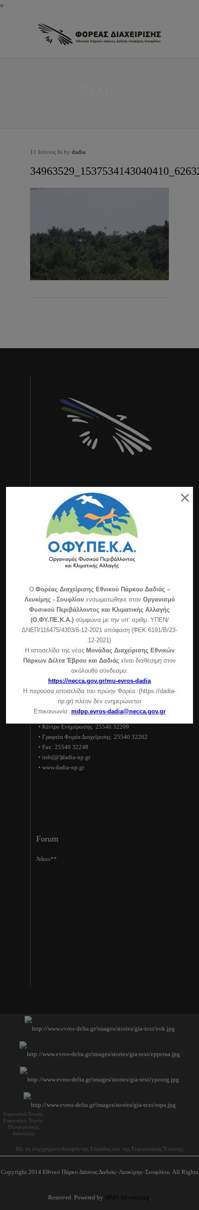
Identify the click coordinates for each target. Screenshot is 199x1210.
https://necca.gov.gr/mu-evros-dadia (99, 680)
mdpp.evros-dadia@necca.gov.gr (118, 711)
